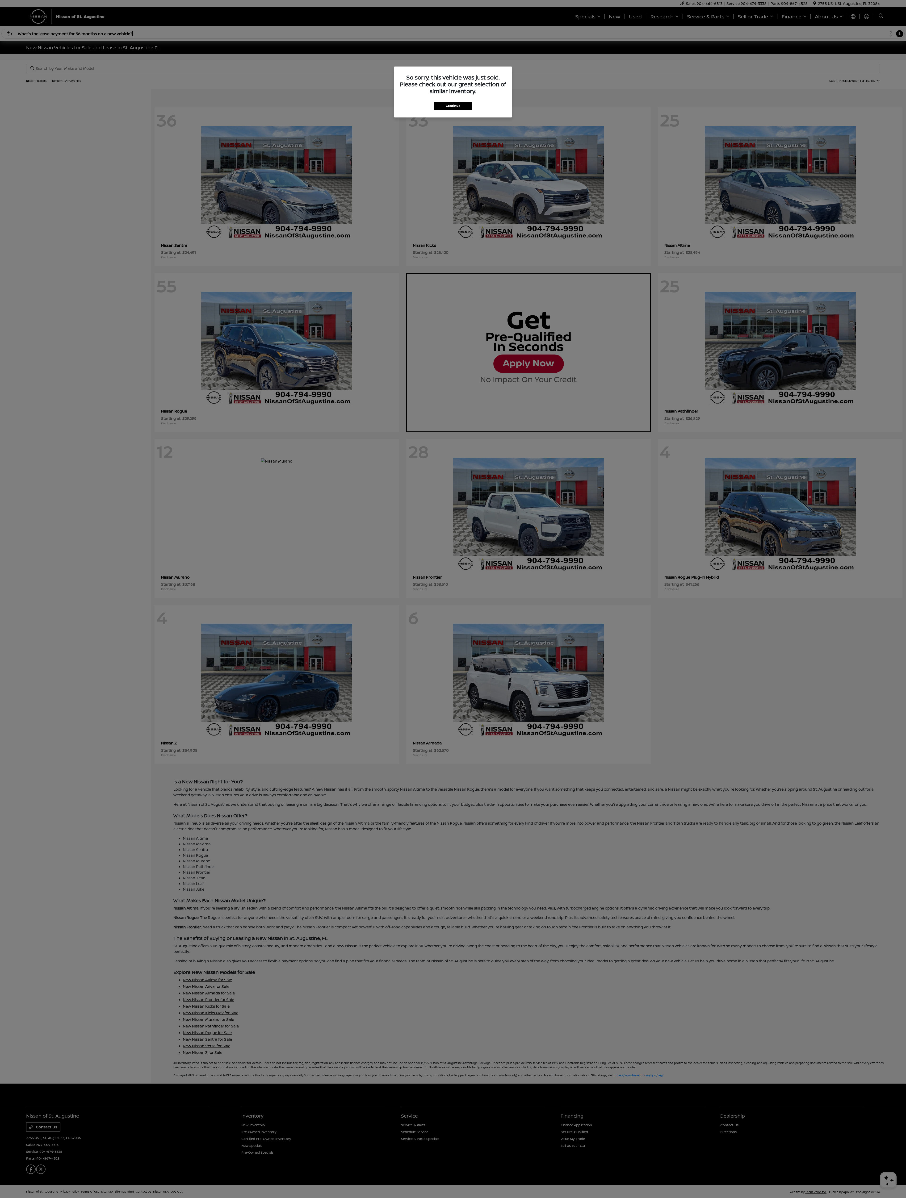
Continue (453, 106)
